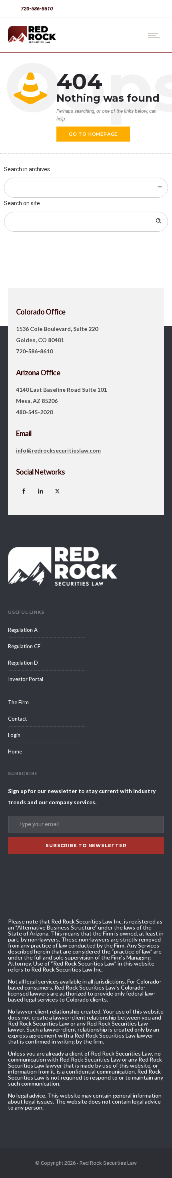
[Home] (32, 41)
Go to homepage (93, 134)
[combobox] (86, 188)
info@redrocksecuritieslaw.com (58, 450)
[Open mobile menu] (156, 36)
